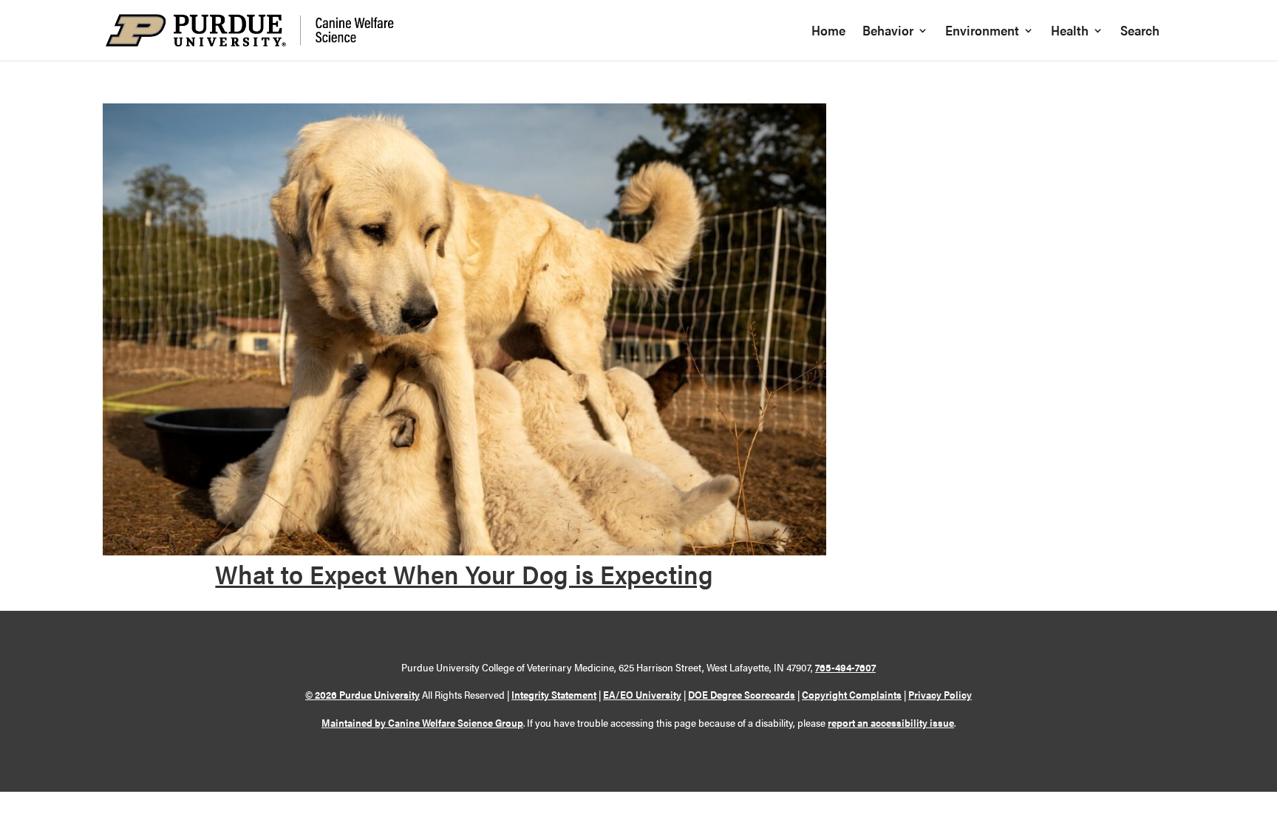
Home (828, 32)
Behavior (887, 32)
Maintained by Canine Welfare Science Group (422, 722)
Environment (982, 32)
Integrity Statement (553, 694)
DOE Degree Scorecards (741, 694)
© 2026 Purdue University (362, 694)
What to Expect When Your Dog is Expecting (464, 573)
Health (1070, 32)
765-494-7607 (845, 667)
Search (1139, 32)
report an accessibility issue (891, 722)
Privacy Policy (940, 694)
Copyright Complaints (852, 694)
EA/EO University (642, 694)
